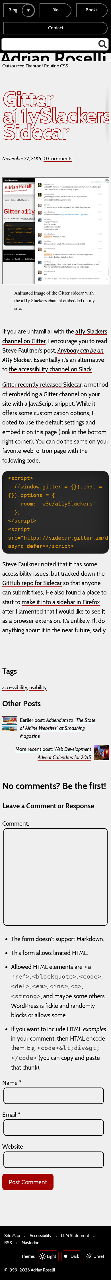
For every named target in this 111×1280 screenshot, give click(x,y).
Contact (55, 27)
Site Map (12, 1235)
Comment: (15, 823)
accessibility (14, 687)
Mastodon (30, 1242)
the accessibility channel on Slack (50, 369)
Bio (55, 10)
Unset (98, 1256)
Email (11, 1114)
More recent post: (53, 753)
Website (12, 1146)
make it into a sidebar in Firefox (61, 602)
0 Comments (58, 158)
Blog (13, 10)
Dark (75, 1256)
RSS (8, 1242)
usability (38, 687)
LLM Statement (75, 1235)
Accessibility (41, 1235)
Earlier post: (57, 728)
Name (12, 1082)
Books (92, 10)
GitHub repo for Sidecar (32, 583)
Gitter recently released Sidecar (41, 384)
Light (51, 1256)
